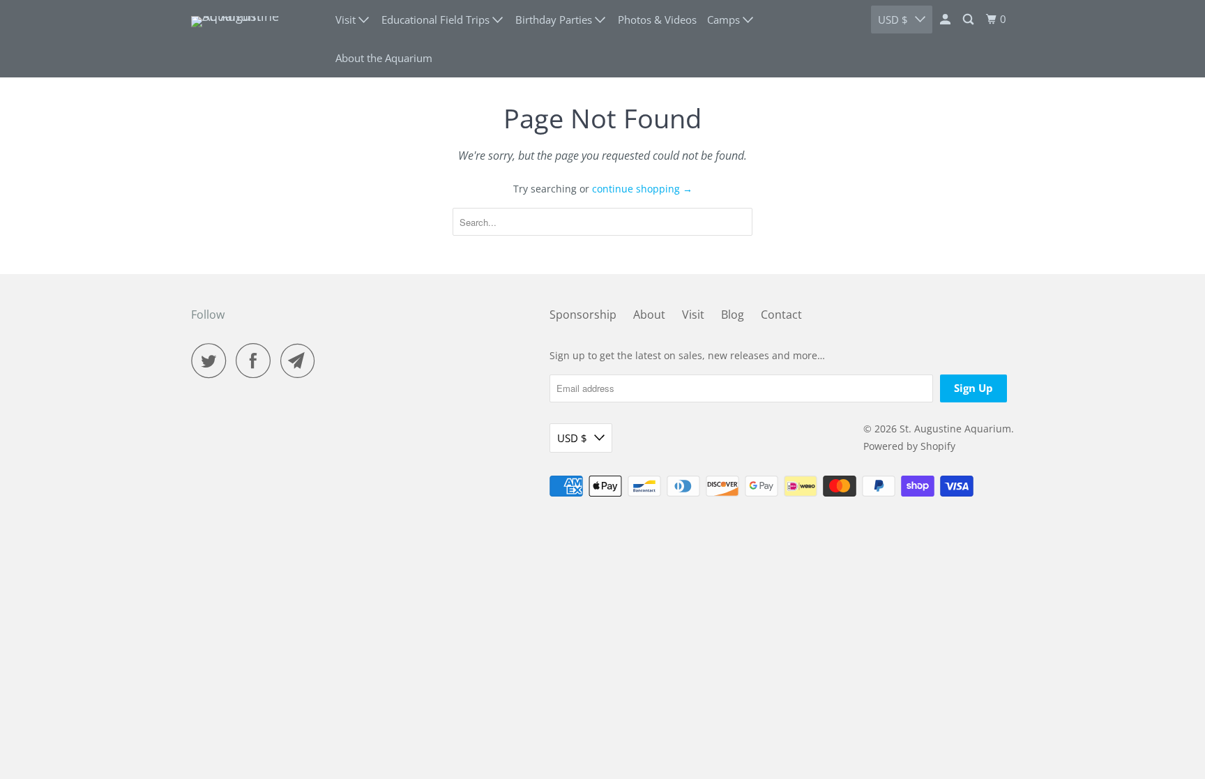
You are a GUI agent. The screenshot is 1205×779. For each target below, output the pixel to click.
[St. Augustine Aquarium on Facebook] (257, 360)
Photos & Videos (657, 20)
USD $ (893, 20)
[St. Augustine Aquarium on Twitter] (212, 360)
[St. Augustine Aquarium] (254, 39)
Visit (693, 314)
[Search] (969, 19)
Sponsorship (583, 314)
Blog (732, 314)
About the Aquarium (383, 58)
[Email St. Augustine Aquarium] (301, 360)
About (649, 314)
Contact (781, 314)
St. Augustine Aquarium (955, 428)
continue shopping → (642, 188)
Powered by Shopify (909, 446)
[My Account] (946, 19)
